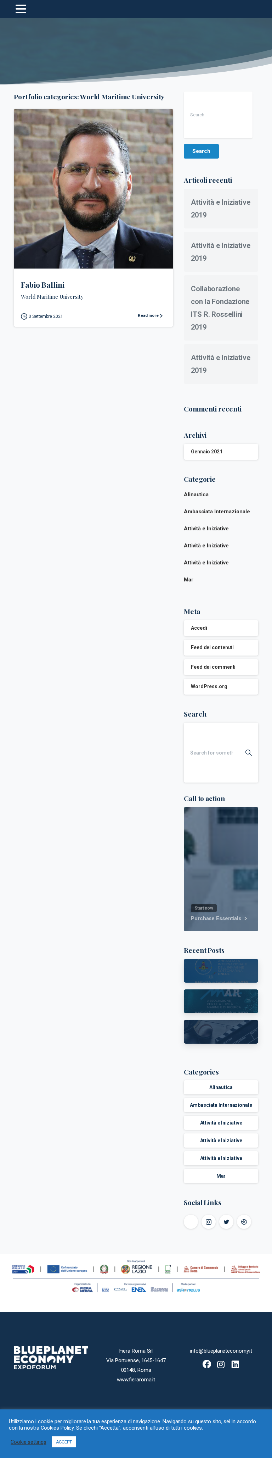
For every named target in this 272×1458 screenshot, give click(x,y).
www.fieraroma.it (136, 1379)
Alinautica (196, 494)
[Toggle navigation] (21, 9)
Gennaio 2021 (206, 451)
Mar (188, 579)
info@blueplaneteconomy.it (221, 1351)
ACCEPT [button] (64, 1442)
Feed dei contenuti (212, 647)
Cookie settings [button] (28, 1442)
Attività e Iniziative (206, 528)
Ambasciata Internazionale (217, 511)
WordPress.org (209, 686)
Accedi (199, 628)
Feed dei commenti (213, 667)
